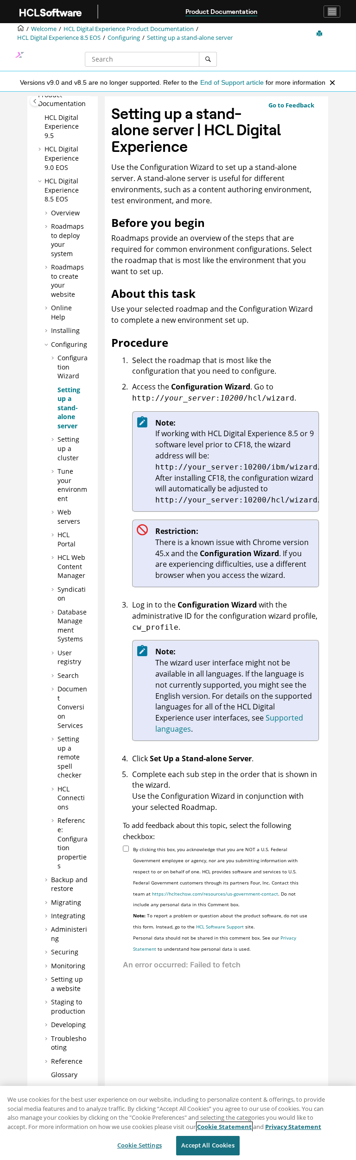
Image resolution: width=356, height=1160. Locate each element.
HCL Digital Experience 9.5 (61, 126)
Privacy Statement (293, 1126)
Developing (68, 1024)
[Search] (208, 59)
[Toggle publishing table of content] (35, 101)
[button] (40, 117)
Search (68, 675)
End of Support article (232, 82)
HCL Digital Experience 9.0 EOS (61, 157)
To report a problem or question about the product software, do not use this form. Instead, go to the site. (220, 921)
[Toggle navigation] (332, 12)
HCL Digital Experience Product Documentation (129, 29)
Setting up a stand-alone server (190, 38)
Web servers (68, 517)
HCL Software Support (220, 926)
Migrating (66, 902)
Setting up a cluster (68, 448)
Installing (65, 330)
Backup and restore (69, 884)
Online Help (61, 312)
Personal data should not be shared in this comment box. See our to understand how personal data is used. (214, 943)
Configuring (124, 38)
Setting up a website (67, 984)
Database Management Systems (72, 626)
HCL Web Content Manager (71, 566)
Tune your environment (72, 485)
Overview (65, 212)
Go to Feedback (291, 105)
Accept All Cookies (207, 1145)
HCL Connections (71, 797)
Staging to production (68, 1006)
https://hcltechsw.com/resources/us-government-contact (215, 893)
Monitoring (68, 965)
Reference (67, 1061)
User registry (69, 657)
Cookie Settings (139, 1145)
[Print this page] (320, 34)
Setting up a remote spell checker (69, 756)
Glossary (64, 1074)
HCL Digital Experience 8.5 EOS (59, 38)
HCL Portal (66, 539)
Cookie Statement (224, 1126)
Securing (64, 951)
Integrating (68, 915)
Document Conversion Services (72, 706)
